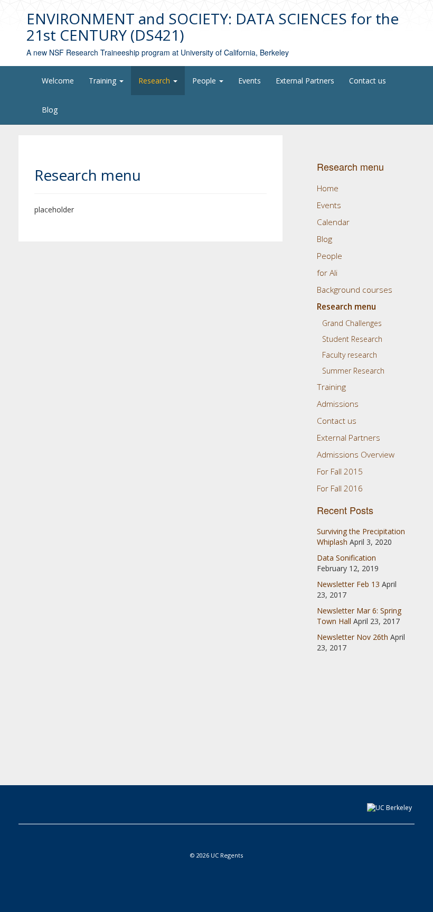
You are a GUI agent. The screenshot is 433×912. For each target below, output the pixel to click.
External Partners (305, 81)
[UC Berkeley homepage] (389, 807)
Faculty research (349, 355)
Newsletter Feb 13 (348, 584)
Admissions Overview (355, 454)
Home (327, 188)
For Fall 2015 (340, 471)
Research (155, 81)
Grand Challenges (352, 323)
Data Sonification (346, 558)
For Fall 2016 (340, 488)
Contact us (367, 81)
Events (249, 81)
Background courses (354, 289)
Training (103, 81)
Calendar (333, 222)
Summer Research (353, 371)
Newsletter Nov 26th (352, 637)
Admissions (338, 404)
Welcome (58, 81)
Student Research (352, 339)
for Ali (327, 272)
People (205, 81)
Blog (50, 110)
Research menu (346, 306)
